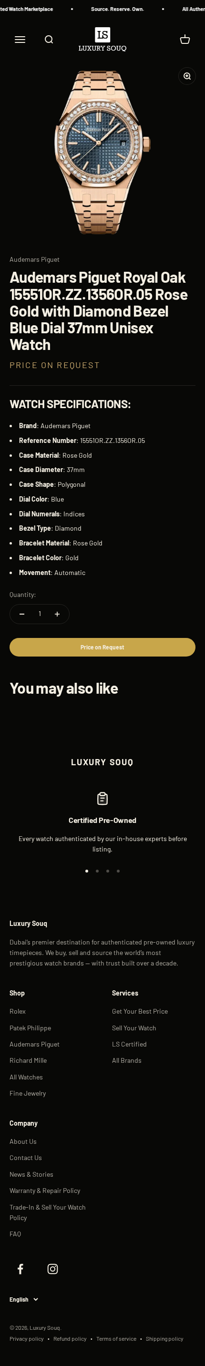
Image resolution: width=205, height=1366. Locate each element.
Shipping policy (165, 1338)
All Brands (127, 1060)
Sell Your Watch (134, 1028)
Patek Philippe (30, 1028)
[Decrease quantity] (22, 614)
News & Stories (31, 1174)
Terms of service (116, 1338)
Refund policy (70, 1338)
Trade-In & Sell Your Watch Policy (48, 1212)
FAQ (15, 1234)
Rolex (18, 1011)
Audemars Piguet (35, 259)
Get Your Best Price (140, 1011)
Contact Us (26, 1157)
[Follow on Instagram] (52, 1269)
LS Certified (129, 1044)
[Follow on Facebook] (20, 1269)
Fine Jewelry (28, 1093)
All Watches (26, 1077)
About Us (23, 1141)
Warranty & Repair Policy (45, 1190)
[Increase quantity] (57, 614)
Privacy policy (27, 1338)
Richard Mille (28, 1060)
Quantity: (23, 594)
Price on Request (102, 647)
